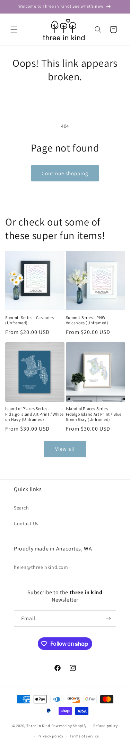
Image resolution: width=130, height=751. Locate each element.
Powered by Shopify (69, 725)
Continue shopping (65, 173)
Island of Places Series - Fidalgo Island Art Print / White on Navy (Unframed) (34, 414)
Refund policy (105, 725)
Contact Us (26, 523)
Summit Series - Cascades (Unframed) (29, 320)
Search (21, 508)
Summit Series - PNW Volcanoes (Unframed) (87, 320)
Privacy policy (50, 736)
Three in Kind (38, 725)
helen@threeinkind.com (41, 567)
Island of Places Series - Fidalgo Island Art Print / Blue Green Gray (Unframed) (94, 414)
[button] (13, 29)
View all (65, 449)
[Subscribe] (108, 619)
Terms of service (84, 736)
